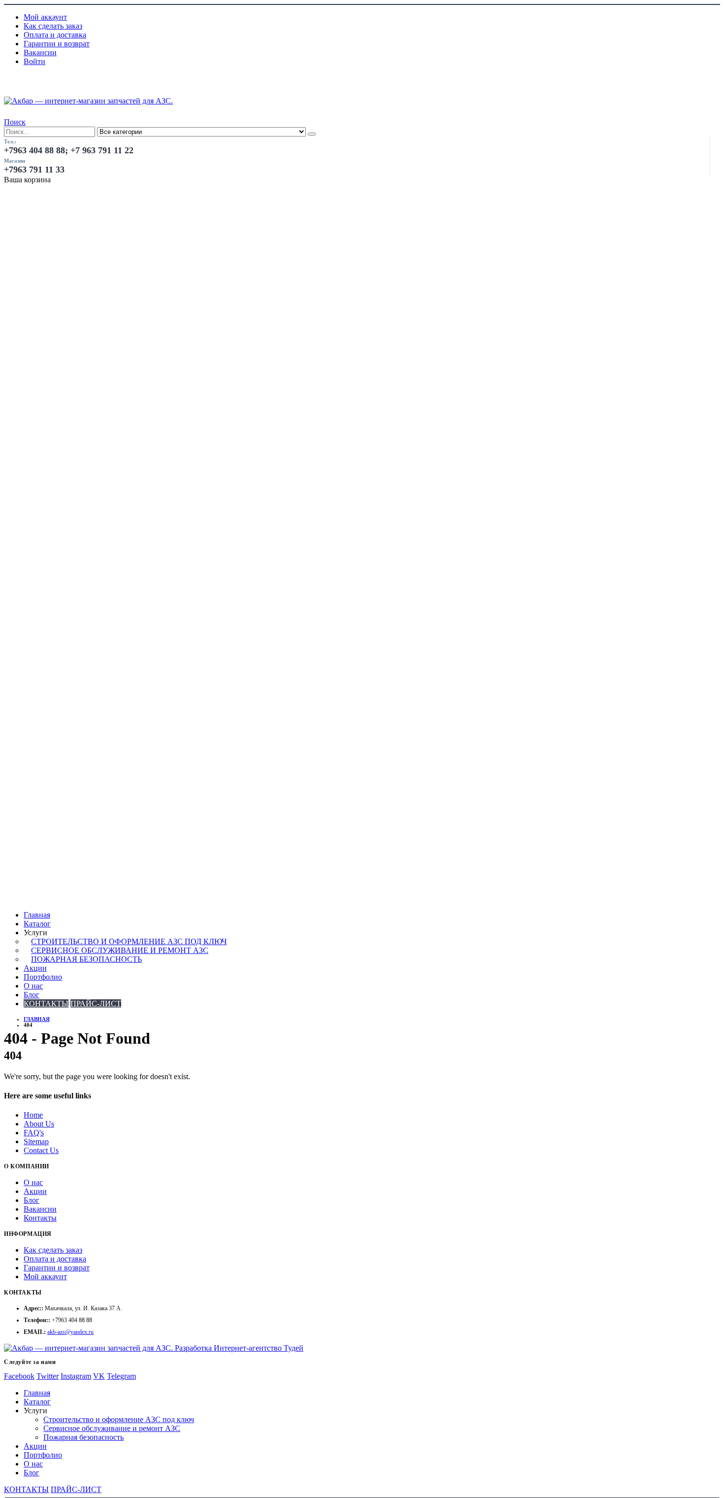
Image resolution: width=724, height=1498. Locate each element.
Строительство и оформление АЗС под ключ (129, 941)
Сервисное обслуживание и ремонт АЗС (119, 950)
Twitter (47, 1376)
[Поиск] (312, 134)
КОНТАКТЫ (46, 1003)
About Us (39, 1124)
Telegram (121, 1376)
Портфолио (43, 977)
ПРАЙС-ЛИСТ (95, 1003)
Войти (34, 61)
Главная (37, 915)
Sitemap (36, 1141)
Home (33, 1115)
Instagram (76, 1376)
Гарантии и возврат (57, 43)
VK (99, 1376)
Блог (31, 994)
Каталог (37, 923)
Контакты (40, 1218)
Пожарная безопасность (86, 959)
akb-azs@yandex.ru (70, 1331)
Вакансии (40, 52)
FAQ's (34, 1132)
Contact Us (41, 1150)
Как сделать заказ (53, 26)
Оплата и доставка (55, 35)
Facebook (19, 1376)
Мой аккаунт (45, 17)
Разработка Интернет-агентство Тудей (239, 1348)
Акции (35, 968)
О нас (33, 986)
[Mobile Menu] (9, 91)
